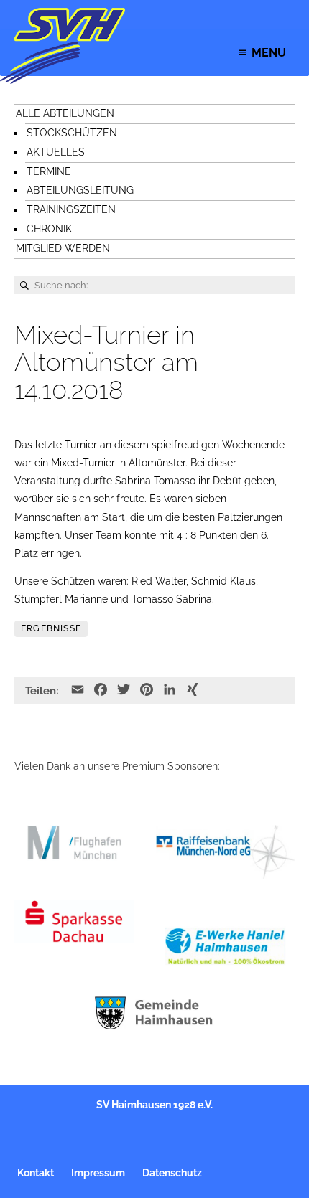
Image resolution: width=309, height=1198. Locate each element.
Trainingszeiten (71, 209)
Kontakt (35, 1173)
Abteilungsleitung (80, 190)
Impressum (98, 1173)
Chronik (49, 229)
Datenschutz (172, 1173)
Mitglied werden (63, 248)
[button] (269, 52)
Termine (49, 171)
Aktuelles (56, 152)
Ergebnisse (51, 628)
